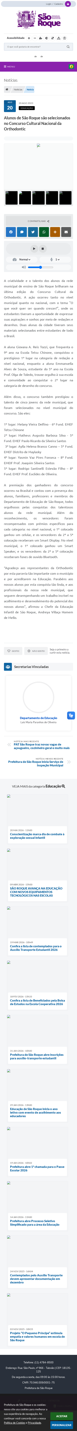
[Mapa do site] (58, 38)
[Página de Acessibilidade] (64, 38)
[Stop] (43, 249)
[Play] (34, 249)
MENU (11, 66)
